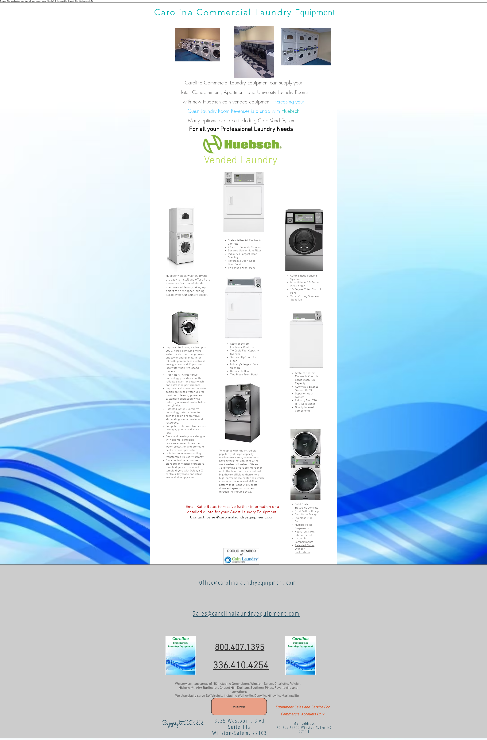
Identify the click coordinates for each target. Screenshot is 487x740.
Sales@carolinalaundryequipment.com (241, 517)
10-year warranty (193, 457)
